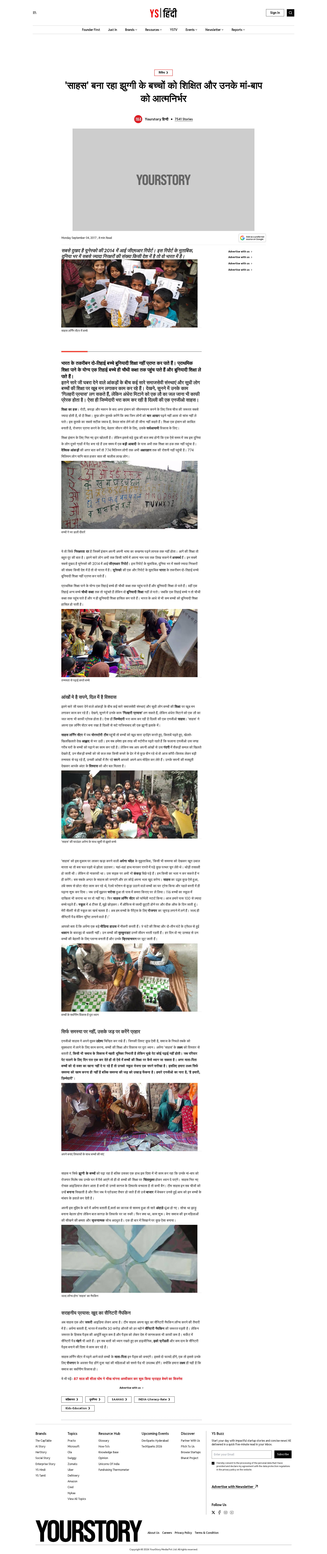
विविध (162, 72)
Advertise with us (130, 1387)
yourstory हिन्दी (157, 119)
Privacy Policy (183, 1533)
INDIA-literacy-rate (152, 1399)
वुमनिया (93, 1399)
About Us (153, 1533)
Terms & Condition (207, 1533)
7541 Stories (184, 119)
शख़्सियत (70, 1399)
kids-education (76, 1408)
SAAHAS (118, 1399)
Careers (167, 1533)
